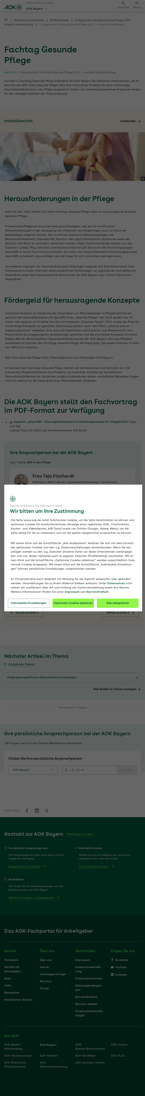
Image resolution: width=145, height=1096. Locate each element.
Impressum (72, 592)
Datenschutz (116, 583)
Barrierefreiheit (97, 592)
